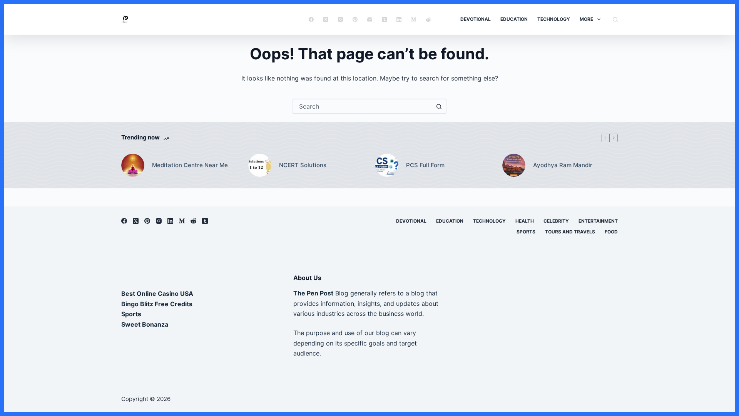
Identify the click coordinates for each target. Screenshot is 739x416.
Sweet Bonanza (144, 324)
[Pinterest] (355, 19)
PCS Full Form (425, 165)
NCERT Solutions (302, 165)
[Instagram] (340, 19)
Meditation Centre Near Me (190, 165)
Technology (553, 19)
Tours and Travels (570, 232)
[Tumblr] (384, 19)
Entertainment (598, 221)
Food (611, 232)
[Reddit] (428, 19)
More (586, 19)
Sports (526, 232)
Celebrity (556, 221)
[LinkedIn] (398, 19)
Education (514, 19)
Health (524, 221)
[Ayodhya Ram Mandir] (513, 165)
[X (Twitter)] (325, 19)
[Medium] (413, 19)
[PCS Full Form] (386, 165)
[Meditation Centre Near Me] (132, 165)
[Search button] (439, 106)
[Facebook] (311, 19)
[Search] (615, 19)
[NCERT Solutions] (259, 165)
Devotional (475, 19)
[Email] (369, 19)
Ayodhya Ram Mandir (562, 165)
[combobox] (362, 106)
